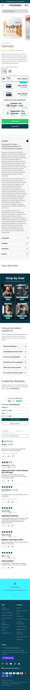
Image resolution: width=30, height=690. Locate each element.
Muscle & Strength (7, 615)
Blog (18, 613)
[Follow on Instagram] (7, 664)
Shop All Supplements (5, 623)
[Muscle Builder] (8, 292)
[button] (5, 50)
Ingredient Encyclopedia (20, 622)
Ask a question (15, 423)
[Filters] (7, 435)
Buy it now (15, 126)
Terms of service (22, 682)
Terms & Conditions (22, 636)
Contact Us (20, 616)
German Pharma (6, 43)
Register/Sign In (21, 629)
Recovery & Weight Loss (7, 619)
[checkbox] (15, 105)
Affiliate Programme (22, 610)
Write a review (15, 419)
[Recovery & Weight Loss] (22, 311)
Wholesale (19, 639)
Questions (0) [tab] (19, 431)
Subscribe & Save (6, 633)
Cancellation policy (15, 683)
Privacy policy (13, 682)
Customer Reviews (22, 619)
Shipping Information (20, 633)
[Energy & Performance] (22, 292)
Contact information (7, 685)
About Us (19, 608)
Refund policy (5, 682)
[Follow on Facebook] (3, 664)
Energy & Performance (5, 608)
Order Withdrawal (22, 626)
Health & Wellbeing (7, 612)
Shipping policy (5, 683)
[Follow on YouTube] (11, 664)
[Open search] (3, 435)
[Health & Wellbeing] (8, 311)
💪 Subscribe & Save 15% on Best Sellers (14, 1)
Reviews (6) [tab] (5, 431)
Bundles (4, 630)
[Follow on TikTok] (15, 664)
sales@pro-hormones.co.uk (12, 647)
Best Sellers (5, 627)
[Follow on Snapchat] (19, 664)
